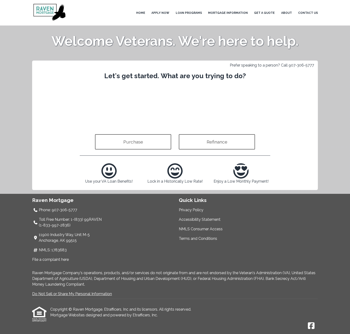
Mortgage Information (228, 13)
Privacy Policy (191, 210)
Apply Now (160, 13)
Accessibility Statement (199, 219)
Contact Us (308, 13)
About (286, 13)
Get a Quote (264, 13)
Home (140, 13)
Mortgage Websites (68, 315)
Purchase (133, 141)
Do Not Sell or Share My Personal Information (72, 294)
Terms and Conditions (198, 238)
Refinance (217, 141)
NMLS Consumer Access (201, 229)
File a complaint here (50, 259)
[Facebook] (311, 326)
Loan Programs (189, 13)
